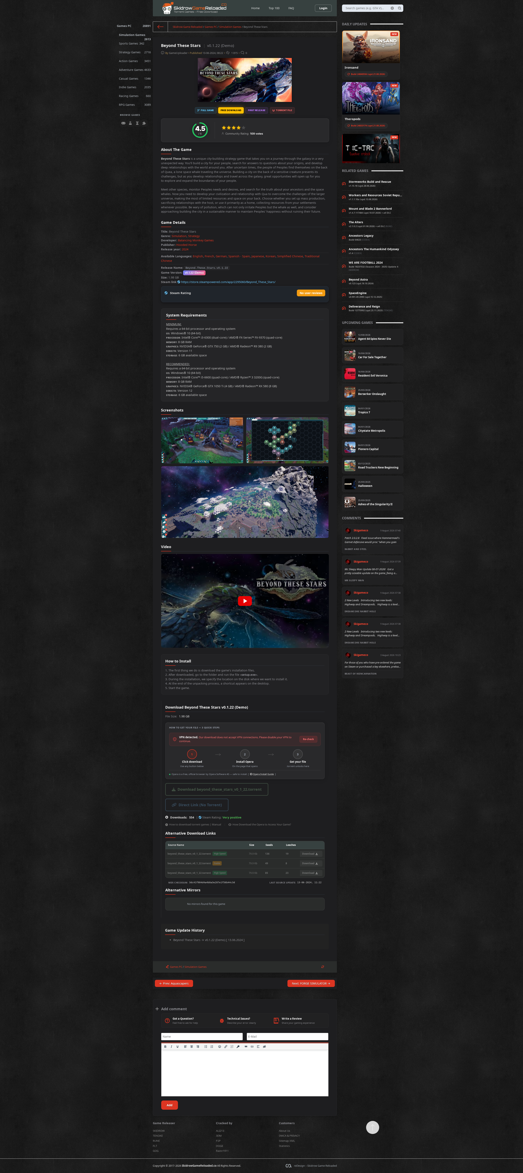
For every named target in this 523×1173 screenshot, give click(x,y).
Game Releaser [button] (164, 1123)
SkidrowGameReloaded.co (199, 1165)
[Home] (160, 27)
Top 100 (274, 8)
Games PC (134, 26)
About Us (284, 1131)
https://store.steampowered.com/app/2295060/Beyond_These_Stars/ (228, 282)
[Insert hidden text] (264, 1046)
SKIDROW (159, 1131)
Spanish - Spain (239, 256)
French (209, 256)
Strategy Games (135, 52)
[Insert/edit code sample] (252, 1046)
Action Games (135, 61)
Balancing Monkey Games (196, 240)
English (198, 256)
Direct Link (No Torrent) (200, 804)
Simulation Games (135, 36)
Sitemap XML (287, 1141)
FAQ (291, 8)
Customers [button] (287, 1123)
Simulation (179, 236)
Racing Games (135, 96)
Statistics (284, 1146)
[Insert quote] (246, 1046)
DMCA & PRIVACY (289, 1135)
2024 (185, 249)
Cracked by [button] (224, 1123)
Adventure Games (135, 70)
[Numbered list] (212, 1046)
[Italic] (171, 1046)
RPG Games (135, 105)
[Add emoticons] (220, 1046)
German (221, 256)
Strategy (194, 236)
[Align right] (198, 1046)
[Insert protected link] (238, 1046)
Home (255, 8)
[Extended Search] (392, 8)
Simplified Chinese (290, 256)
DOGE (219, 1146)
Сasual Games (135, 78)
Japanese (257, 256)
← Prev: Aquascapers (174, 983)
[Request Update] (322, 967)
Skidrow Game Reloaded (187, 27)
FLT (155, 1146)
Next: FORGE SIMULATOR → (311, 983)
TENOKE (158, 1135)
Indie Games (135, 87)
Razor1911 (222, 1151)
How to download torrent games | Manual (195, 824)
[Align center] (192, 1046)
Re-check (308, 739)
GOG (156, 1151)
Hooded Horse (186, 245)
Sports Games (131, 43)
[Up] (372, 1127)
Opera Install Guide (263, 774)
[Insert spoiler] (258, 1046)
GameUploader (178, 53)
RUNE (156, 1141)
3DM (219, 1135)
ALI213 (220, 1131)
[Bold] (165, 1046)
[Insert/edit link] (226, 1046)
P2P (218, 1141)
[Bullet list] (206, 1046)
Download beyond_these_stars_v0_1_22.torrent (220, 789)
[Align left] (185, 1046)
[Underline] (177, 1046)
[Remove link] (232, 1046)
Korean (271, 256)
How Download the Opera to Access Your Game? (261, 824)
